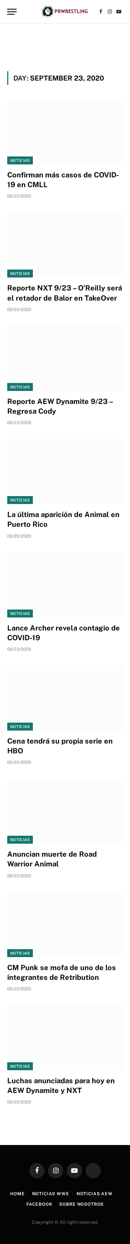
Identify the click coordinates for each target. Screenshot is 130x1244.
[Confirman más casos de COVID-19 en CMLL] (65, 131)
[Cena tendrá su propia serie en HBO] (65, 698)
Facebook (39, 1204)
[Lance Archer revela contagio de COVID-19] (65, 584)
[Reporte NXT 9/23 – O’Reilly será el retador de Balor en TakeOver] (65, 244)
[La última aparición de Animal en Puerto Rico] (65, 471)
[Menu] (12, 12)
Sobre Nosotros (81, 1204)
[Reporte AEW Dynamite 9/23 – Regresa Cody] (65, 358)
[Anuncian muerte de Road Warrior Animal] (65, 811)
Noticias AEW (95, 1193)
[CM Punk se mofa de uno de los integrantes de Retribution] (65, 924)
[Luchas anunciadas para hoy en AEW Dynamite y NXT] (65, 1037)
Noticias (20, 160)
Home (17, 1193)
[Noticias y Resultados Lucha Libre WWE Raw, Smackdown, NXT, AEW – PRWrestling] (65, 11)
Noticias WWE (50, 1193)
